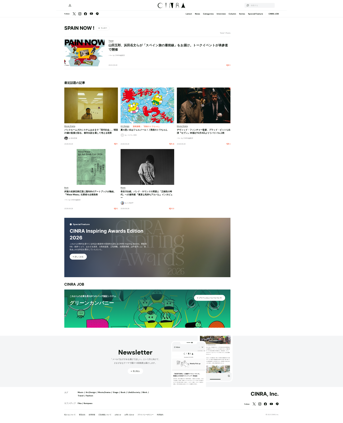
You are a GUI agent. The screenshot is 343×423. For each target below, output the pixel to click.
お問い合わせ (129, 415)
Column (232, 14)
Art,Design (91, 392)
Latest (189, 14)
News (197, 14)
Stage (115, 392)
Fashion (89, 396)
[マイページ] (70, 5)
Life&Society (134, 392)
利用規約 (160, 415)
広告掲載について (104, 415)
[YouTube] (91, 14)
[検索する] (248, 5)
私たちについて (70, 415)
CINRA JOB (274, 14)
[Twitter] (74, 14)
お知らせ (118, 415)
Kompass (88, 403)
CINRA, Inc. (265, 394)
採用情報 (92, 415)
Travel (81, 396)
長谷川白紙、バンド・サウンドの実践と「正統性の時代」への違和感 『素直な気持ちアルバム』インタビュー (147, 194)
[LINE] (97, 14)
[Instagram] (79, 14)
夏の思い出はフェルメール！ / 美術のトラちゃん (144, 129)
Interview (221, 14)
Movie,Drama (104, 392)
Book (123, 392)
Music (80, 392)
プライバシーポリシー (145, 415)
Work (144, 392)
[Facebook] (85, 14)
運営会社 (82, 415)
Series (242, 14)
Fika (79, 403)
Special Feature (255, 14)
